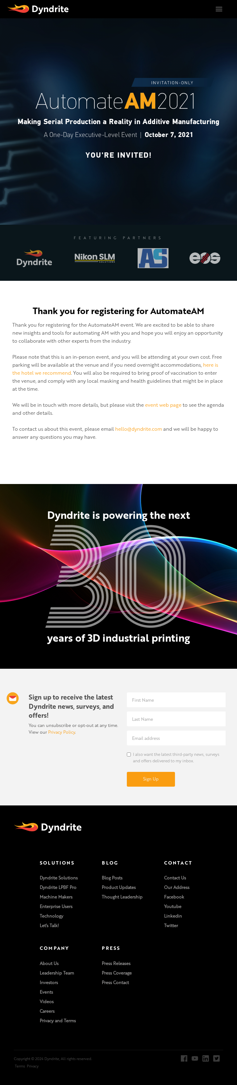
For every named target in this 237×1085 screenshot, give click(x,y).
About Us (49, 963)
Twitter (171, 925)
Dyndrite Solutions (59, 877)
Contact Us (175, 877)
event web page (163, 405)
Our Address (176, 887)
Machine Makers (56, 896)
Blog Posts (112, 877)
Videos (47, 1001)
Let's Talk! (49, 925)
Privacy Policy (61, 732)
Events (46, 992)
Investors (49, 982)
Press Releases (116, 963)
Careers (47, 1011)
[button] (219, 9)
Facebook (174, 896)
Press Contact (115, 982)
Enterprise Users (56, 906)
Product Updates (119, 887)
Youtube (172, 906)
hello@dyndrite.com (138, 429)
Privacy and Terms (58, 1020)
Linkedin (173, 916)
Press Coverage (117, 972)
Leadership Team (57, 972)
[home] (38, 9)
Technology (51, 916)
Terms (20, 1066)
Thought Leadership (122, 896)
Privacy (33, 1066)
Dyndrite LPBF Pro (58, 887)
